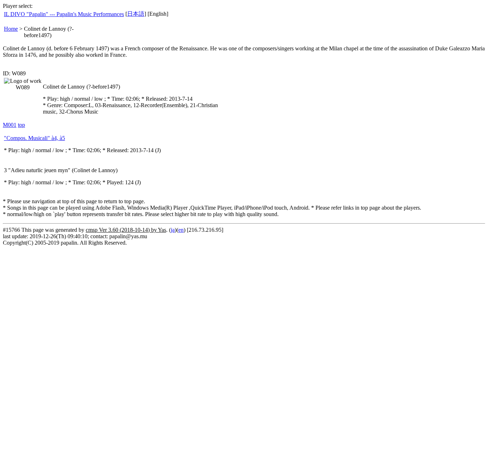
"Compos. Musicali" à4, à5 (34, 138)
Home (11, 29)
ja (173, 230)
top (21, 125)
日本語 (135, 14)
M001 (9, 125)
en (181, 230)
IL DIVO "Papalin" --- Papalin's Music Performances (64, 14)
